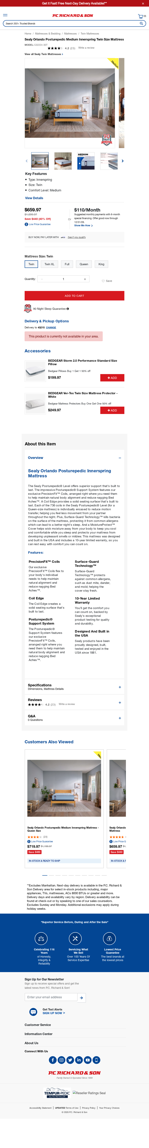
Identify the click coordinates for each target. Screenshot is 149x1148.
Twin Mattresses (90, 33)
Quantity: (30, 279)
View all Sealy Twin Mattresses (43, 54)
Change (51, 327)
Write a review (86, 47)
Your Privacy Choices (109, 1108)
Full (67, 264)
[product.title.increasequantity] (85, 279)
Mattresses (70, 33)
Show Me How (82, 225)
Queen (84, 264)
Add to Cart (74, 295)
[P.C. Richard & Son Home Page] (74, 1073)
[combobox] (74, 23)
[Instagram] (61, 1060)
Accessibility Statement (40, 1108)
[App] (96, 1060)
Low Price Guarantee (39, 224)
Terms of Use (66, 1108)
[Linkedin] (79, 1060)
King (101, 264)
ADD (114, 378)
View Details (34, 198)
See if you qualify (77, 237)
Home (28, 33)
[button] (123, 161)
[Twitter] (70, 1060)
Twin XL (49, 264)
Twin (31, 264)
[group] (40, 161)
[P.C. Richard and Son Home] (73, 17)
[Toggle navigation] (5, 15)
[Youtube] (88, 1060)
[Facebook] (53, 1060)
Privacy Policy (88, 1108)
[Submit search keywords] (140, 23)
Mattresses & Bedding (47, 33)
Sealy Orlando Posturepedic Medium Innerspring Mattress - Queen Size (63, 829)
